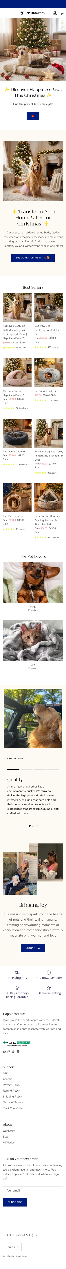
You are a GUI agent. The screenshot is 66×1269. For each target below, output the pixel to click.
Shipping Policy (12, 1096)
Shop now (32, 948)
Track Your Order (13, 1108)
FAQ (5, 1073)
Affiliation (9, 1142)
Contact (7, 1079)
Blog (6, 1136)
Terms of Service (13, 1102)
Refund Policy (11, 1090)
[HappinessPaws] (33, 13)
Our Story (9, 1131)
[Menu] (4, 13)
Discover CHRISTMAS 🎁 (33, 257)
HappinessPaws (19, 1256)
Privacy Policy (11, 1085)
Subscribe (15, 1202)
